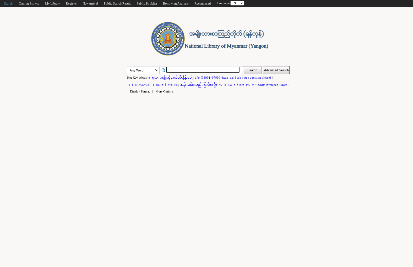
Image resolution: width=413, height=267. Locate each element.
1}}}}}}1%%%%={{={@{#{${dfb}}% (152, 85)
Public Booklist (147, 3)
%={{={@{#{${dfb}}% (234, 85)
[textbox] (203, 70)
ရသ (155, 77)
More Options (165, 91)
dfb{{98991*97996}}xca (211, 77)
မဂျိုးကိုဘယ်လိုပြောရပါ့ (176, 77)
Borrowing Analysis (176, 3)
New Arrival (90, 3)
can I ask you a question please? (251, 77)
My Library (52, 3)
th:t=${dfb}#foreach (265, 85)
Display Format (140, 91)
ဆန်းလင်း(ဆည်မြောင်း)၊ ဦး (199, 85)
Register (71, 3)
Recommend (203, 3)
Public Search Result (117, 3)
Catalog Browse (29, 3)
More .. (284, 85)
